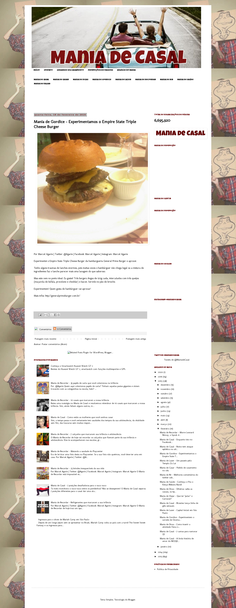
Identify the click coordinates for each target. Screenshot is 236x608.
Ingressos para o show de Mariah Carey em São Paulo (63, 519)
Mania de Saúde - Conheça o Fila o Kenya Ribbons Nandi (176, 483)
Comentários (45, 329)
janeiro (164, 546)
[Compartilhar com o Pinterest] (58, 315)
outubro (165, 393)
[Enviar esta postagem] (39, 315)
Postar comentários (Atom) (54, 344)
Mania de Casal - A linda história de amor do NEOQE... (177, 540)
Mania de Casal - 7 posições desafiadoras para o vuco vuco (78, 485)
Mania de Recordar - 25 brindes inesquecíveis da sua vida (77, 468)
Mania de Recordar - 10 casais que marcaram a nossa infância (80, 400)
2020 (160, 372)
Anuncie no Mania (126, 70)
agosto (164, 402)
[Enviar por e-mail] (45, 315)
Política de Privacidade (167, 569)
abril (163, 420)
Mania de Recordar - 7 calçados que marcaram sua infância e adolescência (86, 434)
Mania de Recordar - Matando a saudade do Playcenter (77, 451)
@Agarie (68, 254)
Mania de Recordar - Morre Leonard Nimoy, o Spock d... (177, 433)
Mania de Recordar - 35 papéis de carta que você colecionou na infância (84, 383)
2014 (160, 552)
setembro (165, 398)
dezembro (166, 384)
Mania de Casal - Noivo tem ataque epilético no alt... (176, 448)
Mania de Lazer (123, 80)
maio (163, 415)
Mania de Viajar (42, 84)
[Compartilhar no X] (52, 315)
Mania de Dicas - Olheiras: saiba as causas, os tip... (176, 490)
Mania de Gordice (101, 80)
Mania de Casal (41, 80)
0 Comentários (63, 329)
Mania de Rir (166, 80)
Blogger (131, 599)
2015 (160, 381)
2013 (160, 556)
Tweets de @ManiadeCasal (177, 359)
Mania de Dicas (80, 80)
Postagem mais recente (45, 339)
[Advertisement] (120, 99)
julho (163, 406)
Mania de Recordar (145, 80)
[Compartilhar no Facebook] (55, 315)
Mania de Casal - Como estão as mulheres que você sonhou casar (82, 417)
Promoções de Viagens (100, 70)
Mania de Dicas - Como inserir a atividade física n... (175, 525)
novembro (166, 389)
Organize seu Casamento (70, 70)
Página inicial (91, 339)
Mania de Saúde (185, 80)
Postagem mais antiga (136, 339)
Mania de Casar (61, 80)
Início (37, 70)
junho (164, 411)
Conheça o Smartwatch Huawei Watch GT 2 (72, 366)
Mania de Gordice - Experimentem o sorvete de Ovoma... (177, 518)
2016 (160, 376)
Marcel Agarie (92, 254)
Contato (48, 70)
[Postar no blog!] (48, 315)
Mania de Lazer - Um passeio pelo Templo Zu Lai (176, 462)
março (164, 424)
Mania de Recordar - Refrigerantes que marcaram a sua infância (81, 502)
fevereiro (165, 428)
